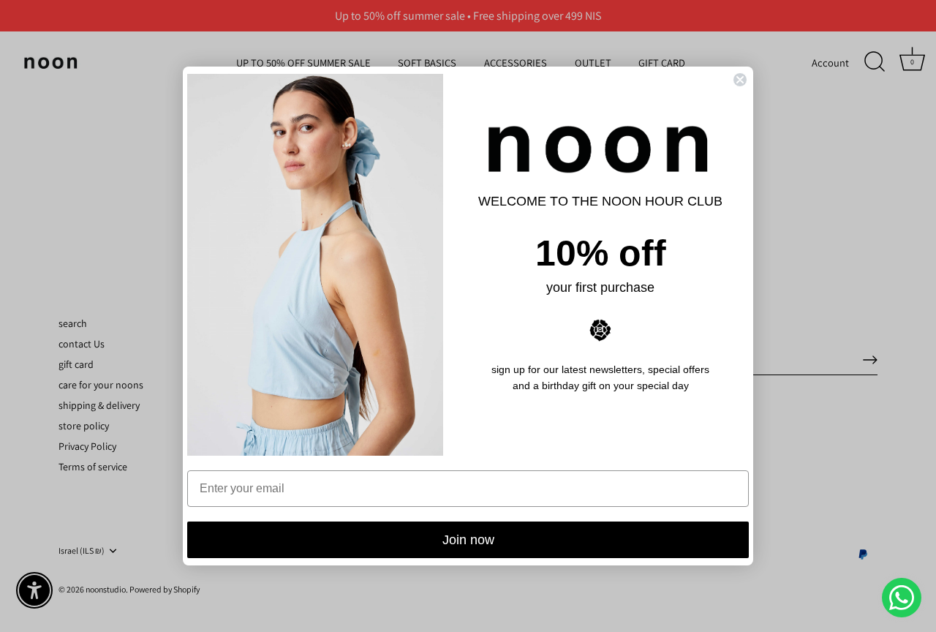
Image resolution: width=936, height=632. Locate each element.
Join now (468, 540)
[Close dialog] (740, 79)
